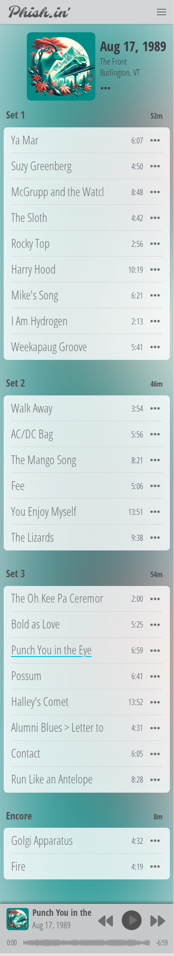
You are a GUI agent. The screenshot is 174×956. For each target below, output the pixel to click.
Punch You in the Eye (69, 912)
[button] (161, 12)
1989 (154, 46)
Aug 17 (117, 46)
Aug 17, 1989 (51, 925)
